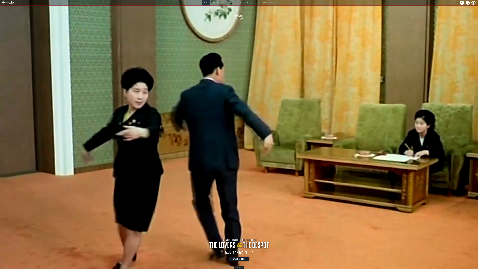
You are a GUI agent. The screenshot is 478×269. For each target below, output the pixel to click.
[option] (239, 17)
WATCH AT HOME (239, 259)
